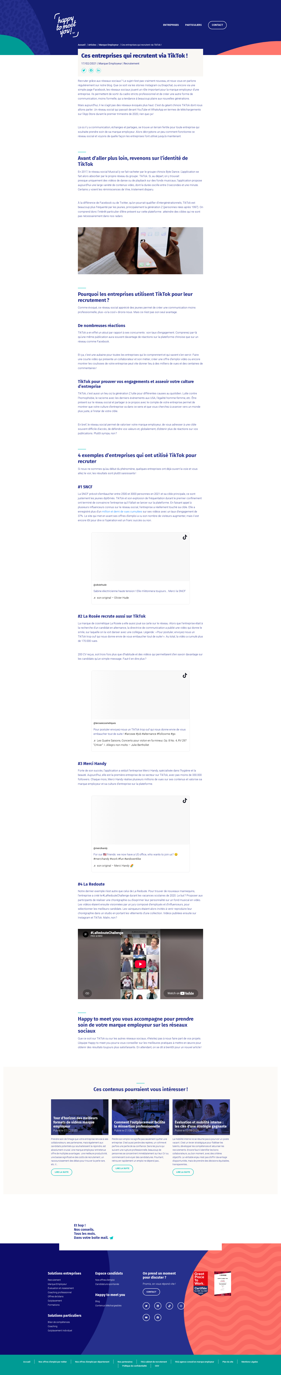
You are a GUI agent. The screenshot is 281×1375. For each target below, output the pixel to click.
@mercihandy (100, 848)
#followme (163, 733)
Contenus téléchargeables (108, 1305)
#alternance (149, 733)
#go (173, 733)
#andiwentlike (132, 858)
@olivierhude (100, 585)
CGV (157, 1366)
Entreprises (171, 25)
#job (138, 733)
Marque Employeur (110, 63)
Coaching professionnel (60, 1292)
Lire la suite (61, 1172)
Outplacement (55, 1300)
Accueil (26, 1362)
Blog (97, 1301)
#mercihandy (101, 858)
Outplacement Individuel (60, 1330)
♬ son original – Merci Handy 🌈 (114, 865)
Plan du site (227, 1362)
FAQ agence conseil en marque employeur (194, 1362)
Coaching (52, 1326)
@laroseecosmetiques (105, 723)
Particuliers (193, 25)
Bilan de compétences (59, 1322)
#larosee (130, 733)
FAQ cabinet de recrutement (154, 1362)
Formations (54, 1305)
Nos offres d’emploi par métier (53, 1362)
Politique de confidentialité (134, 1366)
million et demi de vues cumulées (122, 511)
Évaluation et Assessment (61, 1288)
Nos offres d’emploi (105, 1280)
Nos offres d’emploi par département (92, 1362)
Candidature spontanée (107, 1284)
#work (114, 858)
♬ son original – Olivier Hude (111, 597)
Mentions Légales (249, 1362)
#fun (121, 858)
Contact (217, 25)
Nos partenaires (125, 1362)
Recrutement (131, 63)
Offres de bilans (55, 1296)
